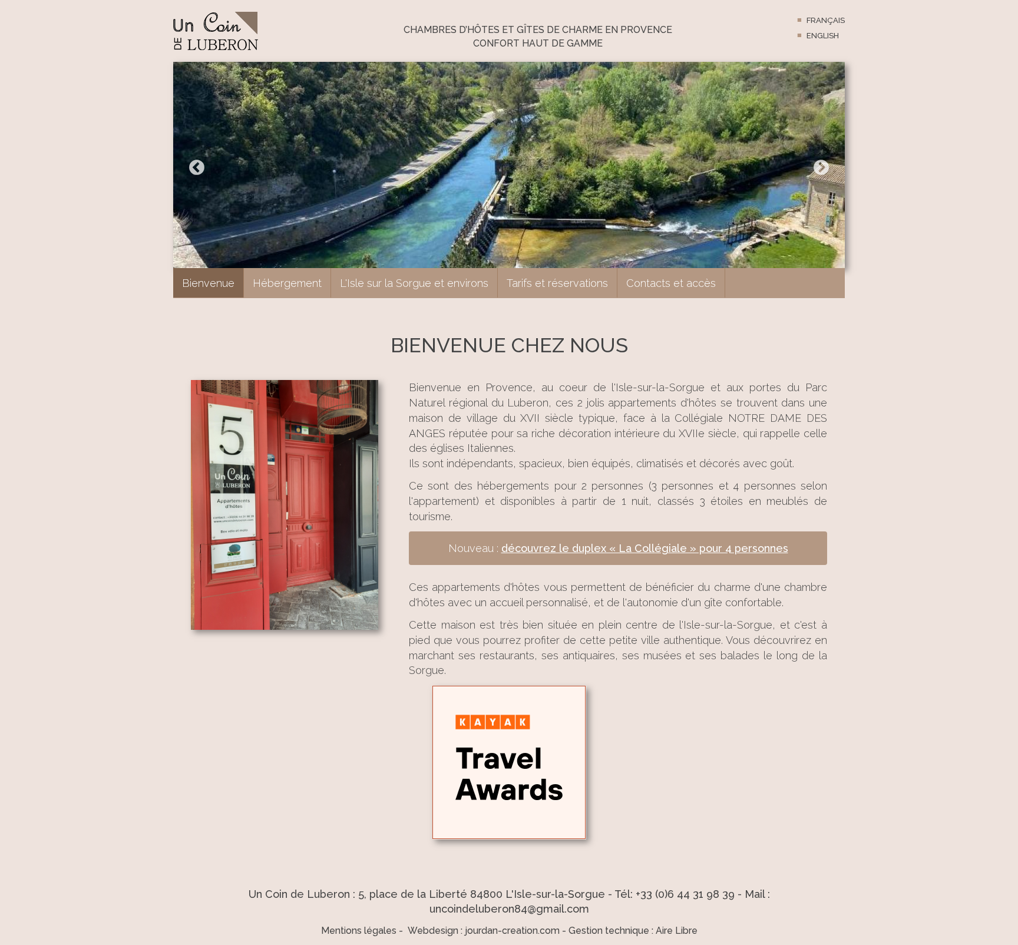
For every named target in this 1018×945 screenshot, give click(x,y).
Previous (197, 168)
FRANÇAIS (826, 20)
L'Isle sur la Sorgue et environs (414, 283)
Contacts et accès (671, 283)
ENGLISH (823, 35)
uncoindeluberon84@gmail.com (509, 909)
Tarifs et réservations (557, 283)
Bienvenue (208, 283)
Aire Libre (677, 930)
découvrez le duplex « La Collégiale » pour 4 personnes (644, 548)
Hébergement (287, 283)
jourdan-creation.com (512, 930)
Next (821, 168)
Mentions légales (358, 930)
